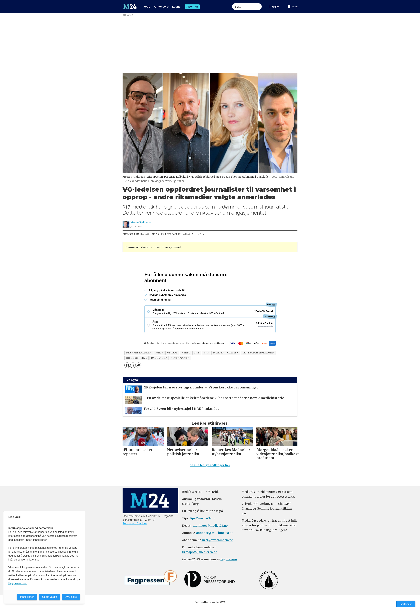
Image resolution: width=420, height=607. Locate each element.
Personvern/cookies (135, 537)
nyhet (185, 366)
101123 (159, 366)
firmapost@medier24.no (199, 566)
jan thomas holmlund (258, 366)
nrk (206, 366)
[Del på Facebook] (127, 379)
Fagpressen (228, 573)
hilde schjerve (136, 372)
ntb (197, 366)
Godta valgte (49, 596)
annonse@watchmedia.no (214, 547)
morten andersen (225, 366)
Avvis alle (71, 596)
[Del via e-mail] (138, 379)
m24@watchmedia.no (217, 554)
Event (176, 6)
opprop (172, 366)
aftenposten (180, 372)
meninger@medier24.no (210, 540)
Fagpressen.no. (17, 583)
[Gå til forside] (129, 6)
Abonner (192, 6)
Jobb (147, 6)
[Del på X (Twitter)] (133, 379)
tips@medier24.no (203, 532)
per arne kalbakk (138, 366)
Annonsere (161, 6)
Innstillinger (406, 604)
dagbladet (159, 372)
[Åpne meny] (293, 6)
